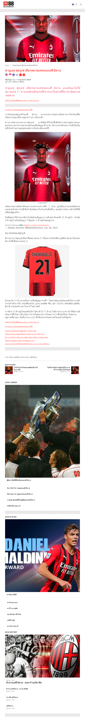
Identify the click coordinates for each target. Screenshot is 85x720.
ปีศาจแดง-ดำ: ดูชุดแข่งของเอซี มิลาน (20, 494)
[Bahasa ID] (10, 74)
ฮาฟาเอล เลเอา (12, 602)
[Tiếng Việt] (24, 74)
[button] (72, 4)
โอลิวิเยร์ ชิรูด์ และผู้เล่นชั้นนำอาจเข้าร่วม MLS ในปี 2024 (25, 334)
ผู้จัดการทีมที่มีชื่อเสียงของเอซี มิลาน (19, 480)
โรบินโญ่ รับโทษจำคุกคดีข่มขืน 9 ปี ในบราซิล (20, 331)
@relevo (26, 225)
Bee (14, 80)
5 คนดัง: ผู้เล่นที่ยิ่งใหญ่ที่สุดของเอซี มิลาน (21, 500)
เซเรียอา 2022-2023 (21, 357)
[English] (6, 74)
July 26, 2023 (51, 227)
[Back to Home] (8, 4)
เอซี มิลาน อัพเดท (18, 82)
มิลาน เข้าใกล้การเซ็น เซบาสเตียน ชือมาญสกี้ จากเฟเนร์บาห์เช (26, 337)
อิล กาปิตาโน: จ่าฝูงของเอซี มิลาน (18, 488)
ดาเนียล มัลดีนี (12, 594)
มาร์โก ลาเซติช (12, 608)
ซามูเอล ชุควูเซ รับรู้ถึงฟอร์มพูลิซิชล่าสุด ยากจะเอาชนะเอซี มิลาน (27, 344)
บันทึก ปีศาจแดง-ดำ (14, 506)
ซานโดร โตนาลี (13, 626)
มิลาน (11, 357)
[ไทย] (13, 74)
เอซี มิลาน (33, 357)
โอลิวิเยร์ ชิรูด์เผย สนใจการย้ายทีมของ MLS (20, 341)
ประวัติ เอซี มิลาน (12, 697)
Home (7, 65)
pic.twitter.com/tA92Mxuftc (39, 225)
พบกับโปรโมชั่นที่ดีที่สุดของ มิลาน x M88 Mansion (22, 100)
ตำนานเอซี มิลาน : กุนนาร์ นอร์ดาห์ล (24, 682)
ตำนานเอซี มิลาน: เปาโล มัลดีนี (17, 689)
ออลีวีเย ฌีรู (11, 620)
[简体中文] (20, 74)
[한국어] (17, 74)
